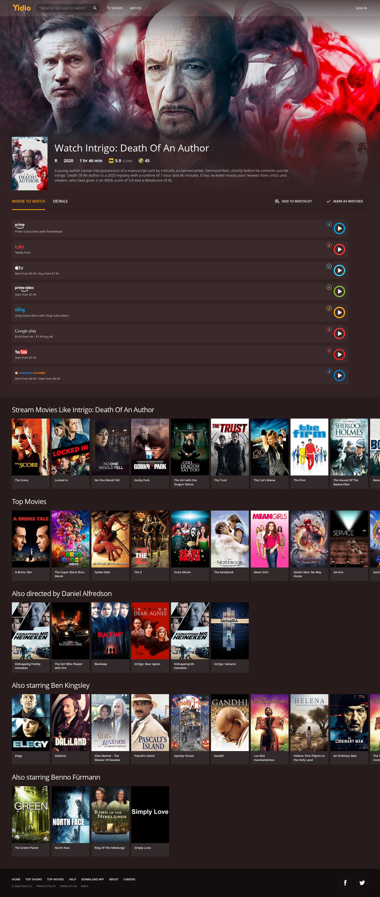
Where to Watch (28, 201)
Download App (92, 879)
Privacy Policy (46, 886)
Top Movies (55, 879)
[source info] (328, 224)
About (113, 879)
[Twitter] (362, 883)
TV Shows (115, 8)
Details (60, 201)
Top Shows (34, 879)
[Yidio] (21, 9)
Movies (136, 8)
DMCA (84, 886)
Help (72, 879)
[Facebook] (345, 883)
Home (16, 879)
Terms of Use (68, 886)
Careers (129, 879)
